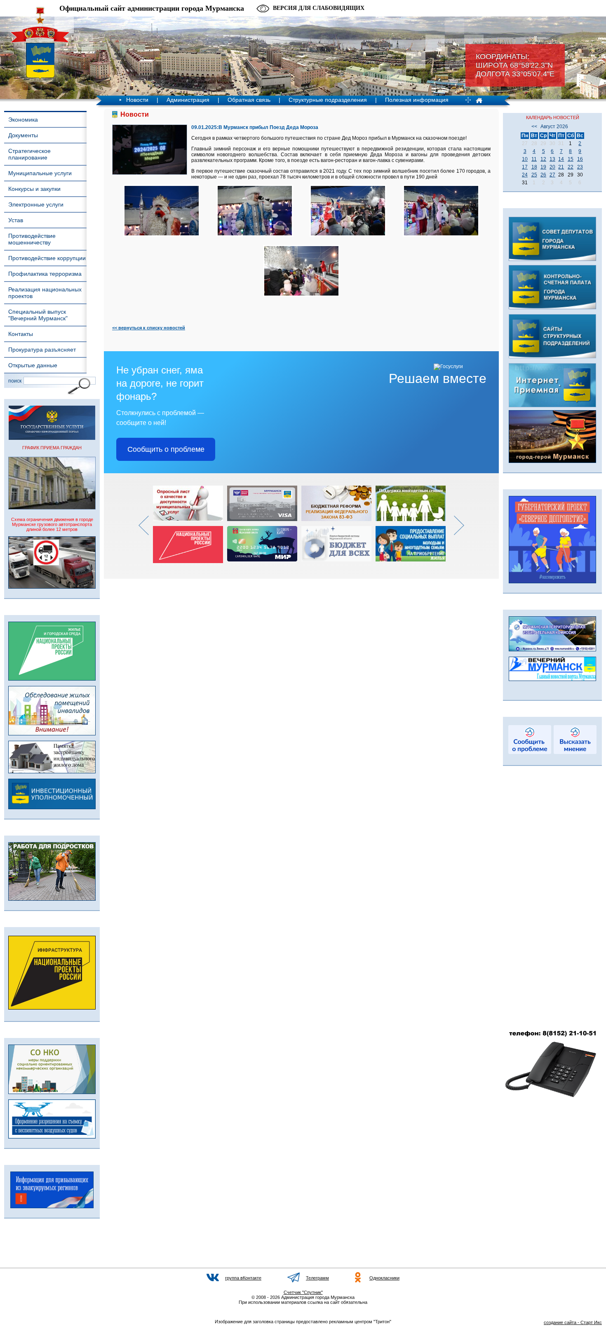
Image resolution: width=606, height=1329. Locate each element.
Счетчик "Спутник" (303, 1292)
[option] (190, 524)
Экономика (23, 119)
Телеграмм (317, 1277)
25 (534, 175)
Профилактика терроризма (45, 273)
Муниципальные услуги (40, 173)
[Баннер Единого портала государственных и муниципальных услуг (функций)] (52, 438)
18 (534, 167)
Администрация (188, 99)
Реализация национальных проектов (45, 292)
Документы (23, 135)
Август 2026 (554, 126)
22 (570, 167)
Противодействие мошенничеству (32, 239)
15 (570, 159)
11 (534, 159)
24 (525, 175)
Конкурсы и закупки (34, 188)
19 (543, 167)
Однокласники (384, 1277)
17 (525, 167)
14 (561, 159)
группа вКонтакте (243, 1277)
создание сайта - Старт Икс (573, 1322)
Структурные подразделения (328, 99)
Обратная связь (249, 99)
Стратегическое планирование (29, 154)
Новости (137, 99)
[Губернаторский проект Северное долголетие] (552, 581)
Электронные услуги (35, 204)
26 (543, 175)
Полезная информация (417, 99)
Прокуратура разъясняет (42, 349)
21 (561, 167)
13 (552, 159)
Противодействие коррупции (47, 258)
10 (525, 159)
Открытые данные (32, 365)
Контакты (20, 334)
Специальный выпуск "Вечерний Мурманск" (38, 315)
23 (580, 167)
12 (543, 159)
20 (552, 167)
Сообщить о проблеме (165, 449)
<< (534, 126)
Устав (15, 220)
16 (580, 159)
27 (552, 175)
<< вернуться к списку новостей (148, 327)
